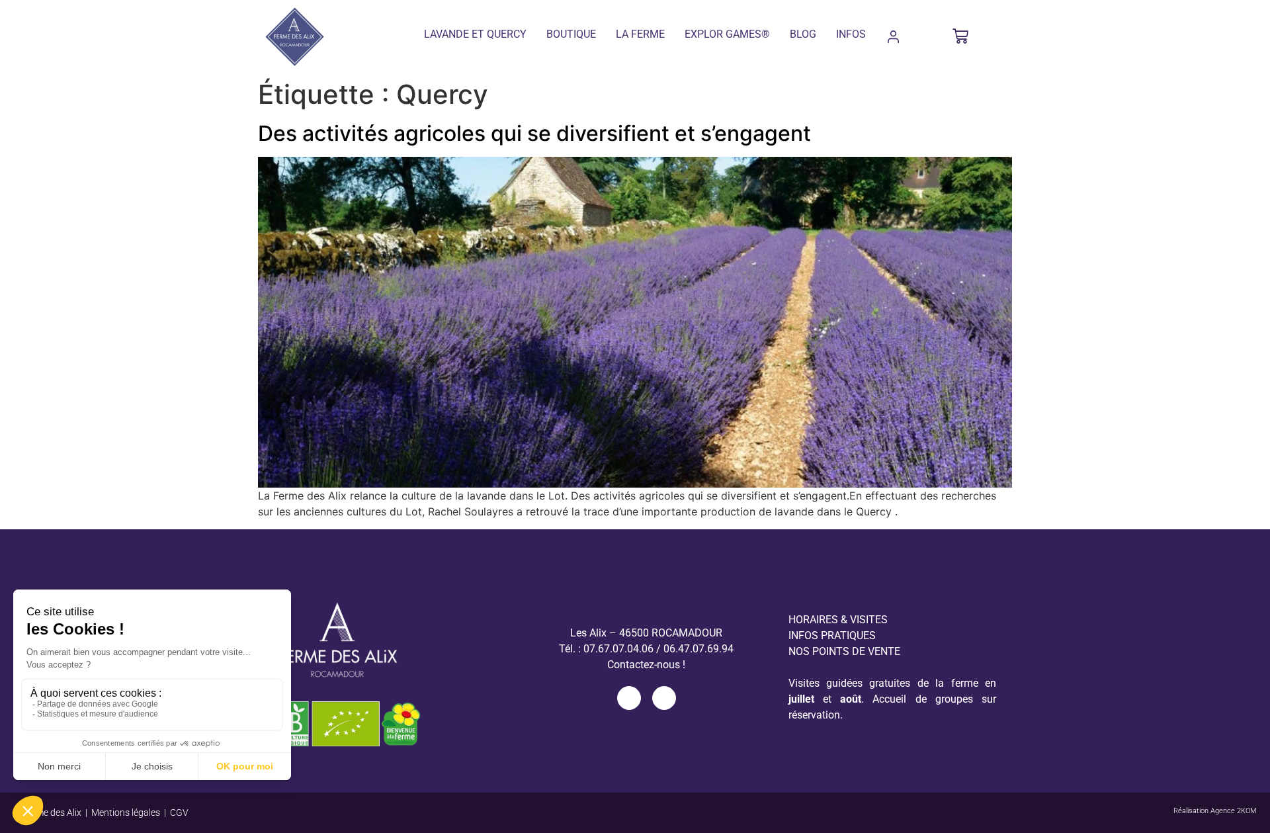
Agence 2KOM (1233, 811)
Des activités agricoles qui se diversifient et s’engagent (534, 133)
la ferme (640, 34)
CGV (179, 812)
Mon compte (893, 36)
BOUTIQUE (571, 34)
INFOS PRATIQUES (832, 635)
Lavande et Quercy (475, 34)
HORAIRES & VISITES (838, 619)
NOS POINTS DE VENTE (844, 651)
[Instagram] (664, 698)
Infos (851, 34)
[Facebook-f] (629, 698)
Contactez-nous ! (646, 664)
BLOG (803, 34)
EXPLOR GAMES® (727, 34)
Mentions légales (125, 812)
